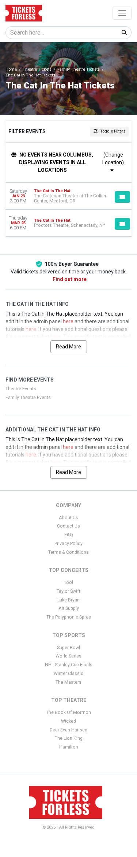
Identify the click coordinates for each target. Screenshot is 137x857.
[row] (68, 196)
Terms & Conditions (68, 552)
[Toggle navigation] (122, 13)
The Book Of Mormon (68, 712)
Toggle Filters (112, 131)
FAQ (68, 534)
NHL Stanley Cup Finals (68, 664)
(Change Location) (113, 158)
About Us (68, 517)
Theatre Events (20, 388)
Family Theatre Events (28, 397)
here (68, 321)
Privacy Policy (68, 543)
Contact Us (68, 526)
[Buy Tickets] (122, 197)
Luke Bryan (68, 600)
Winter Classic (68, 673)
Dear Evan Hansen (68, 729)
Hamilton (68, 747)
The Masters (68, 682)
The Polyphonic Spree (68, 617)
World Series (68, 656)
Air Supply (68, 608)
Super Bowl (68, 647)
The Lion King (69, 738)
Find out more (70, 279)
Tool (68, 582)
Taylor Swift (68, 591)
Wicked (68, 721)
